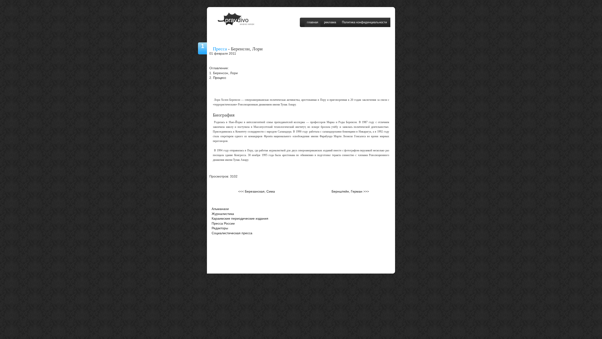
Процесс (219, 78)
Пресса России (223, 223)
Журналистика (223, 214)
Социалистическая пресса (232, 233)
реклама (330, 22)
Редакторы (220, 228)
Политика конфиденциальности (364, 22)
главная (312, 22)
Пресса (220, 48)
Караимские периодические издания (240, 218)
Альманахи (220, 209)
